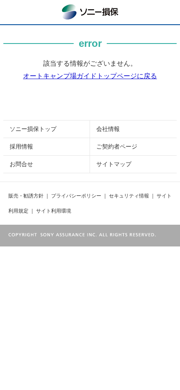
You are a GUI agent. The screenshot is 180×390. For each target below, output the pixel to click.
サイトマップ (113, 164)
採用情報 (21, 146)
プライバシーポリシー (76, 196)
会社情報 (108, 129)
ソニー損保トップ (33, 129)
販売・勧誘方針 (26, 196)
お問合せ (21, 164)
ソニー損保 (90, 11)
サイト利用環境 (53, 211)
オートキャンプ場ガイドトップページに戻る (90, 76)
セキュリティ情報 (129, 196)
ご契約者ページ (116, 146)
